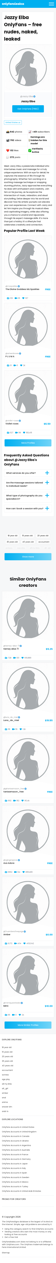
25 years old (12, 542)
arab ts (5, 1111)
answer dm (7, 1106)
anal (4, 1097)
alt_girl (47, 548)
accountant (43, 542)
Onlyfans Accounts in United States (18, 1127)
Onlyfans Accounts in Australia (16, 1150)
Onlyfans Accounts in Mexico (15, 1182)
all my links (35, 548)
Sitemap (6, 1252)
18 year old (12, 535)
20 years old (42, 535)
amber (5, 1093)
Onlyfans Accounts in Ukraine (15, 1141)
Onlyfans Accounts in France (15, 1154)
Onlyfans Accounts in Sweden (15, 1177)
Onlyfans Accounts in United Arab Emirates (21, 1191)
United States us (12, 122)
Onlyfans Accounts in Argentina (16, 1145)
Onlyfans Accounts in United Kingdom (19, 1131)
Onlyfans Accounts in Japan (15, 1163)
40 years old (28, 542)
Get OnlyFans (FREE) (28, 108)
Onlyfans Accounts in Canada (15, 1136)
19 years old (27, 535)
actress (9, 548)
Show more (28, 556)
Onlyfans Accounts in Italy (14, 1168)
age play (21, 548)
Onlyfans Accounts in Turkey (15, 1186)
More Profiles (28, 442)
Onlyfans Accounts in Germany (16, 1159)
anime (5, 1102)
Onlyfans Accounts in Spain (14, 1172)
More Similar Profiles (28, 1025)
